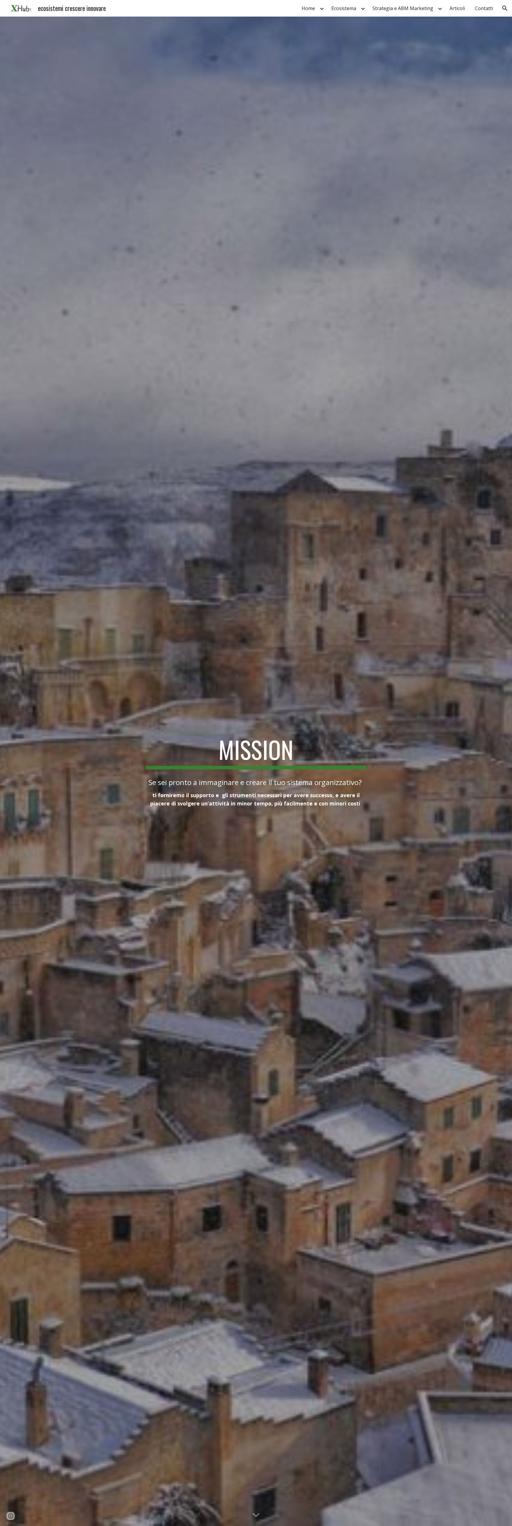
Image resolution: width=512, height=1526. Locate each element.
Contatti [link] (484, 8)
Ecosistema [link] (343, 8)
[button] (505, 8)
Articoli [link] (457, 8)
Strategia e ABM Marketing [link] (402, 8)
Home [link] (308, 8)
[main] (256, 752)
